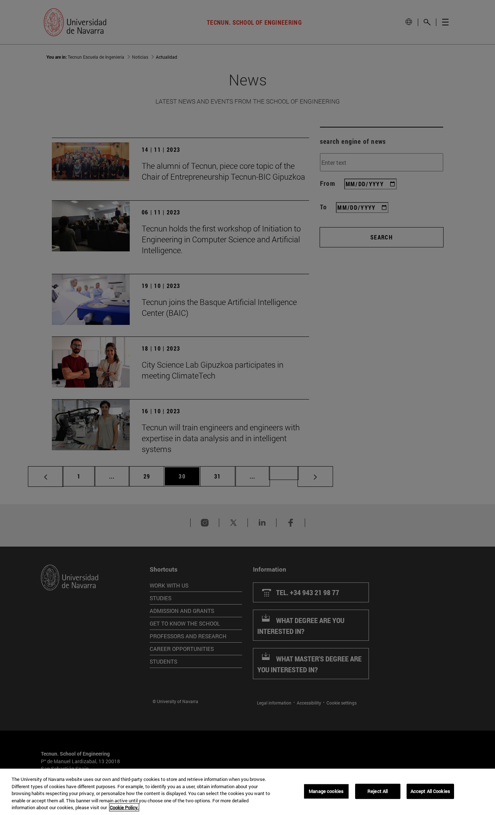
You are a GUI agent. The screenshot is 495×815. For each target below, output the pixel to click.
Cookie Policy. (124, 807)
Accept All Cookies (430, 791)
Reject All (377, 791)
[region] (247, 792)
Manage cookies (326, 791)
